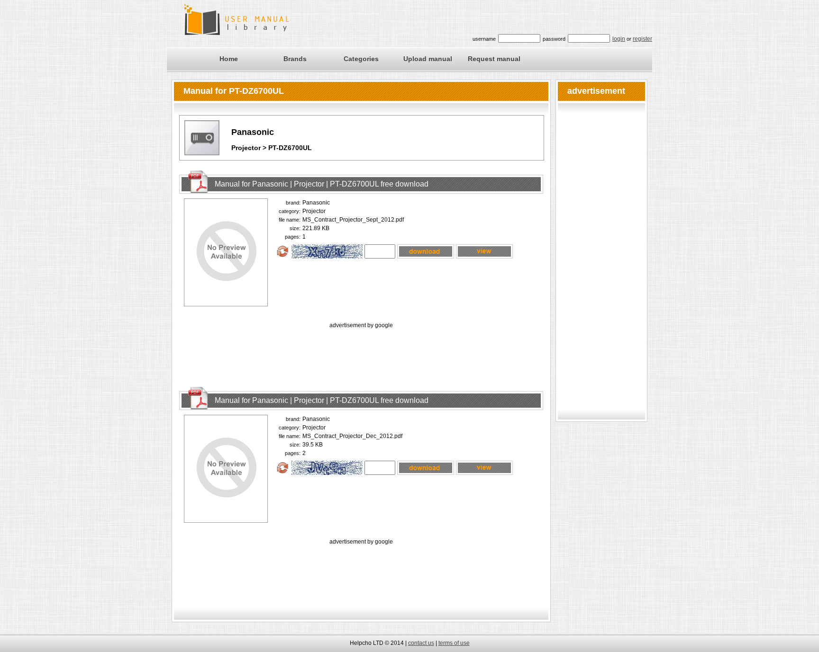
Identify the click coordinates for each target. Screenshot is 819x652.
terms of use (454, 643)
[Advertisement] (361, 351)
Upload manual (427, 59)
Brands (295, 59)
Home (228, 59)
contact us (421, 643)
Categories (361, 59)
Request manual (494, 59)
